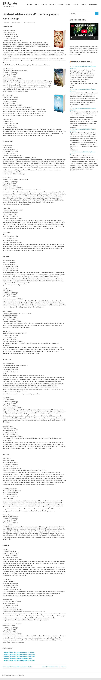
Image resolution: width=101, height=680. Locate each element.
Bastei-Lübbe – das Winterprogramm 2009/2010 (19, 656)
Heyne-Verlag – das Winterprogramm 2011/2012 (19, 660)
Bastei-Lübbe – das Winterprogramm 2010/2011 (19, 652)
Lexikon (75, 4)
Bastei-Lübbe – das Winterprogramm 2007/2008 (19, 654)
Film (36, 4)
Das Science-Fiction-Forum (81, 62)
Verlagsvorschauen (29, 22)
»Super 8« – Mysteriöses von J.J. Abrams (53, 666)
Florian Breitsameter (16, 22)
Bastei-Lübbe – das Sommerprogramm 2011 (18, 658)
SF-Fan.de (10, 3)
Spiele (60, 4)
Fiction (67, 4)
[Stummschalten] (94, 38)
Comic (43, 4)
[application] (84, 31)
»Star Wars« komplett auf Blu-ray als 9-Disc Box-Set (17, 666)
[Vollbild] (96, 38)
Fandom (51, 4)
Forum (84, 4)
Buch (29, 4)
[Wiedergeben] (72, 38)
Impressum (92, 4)
